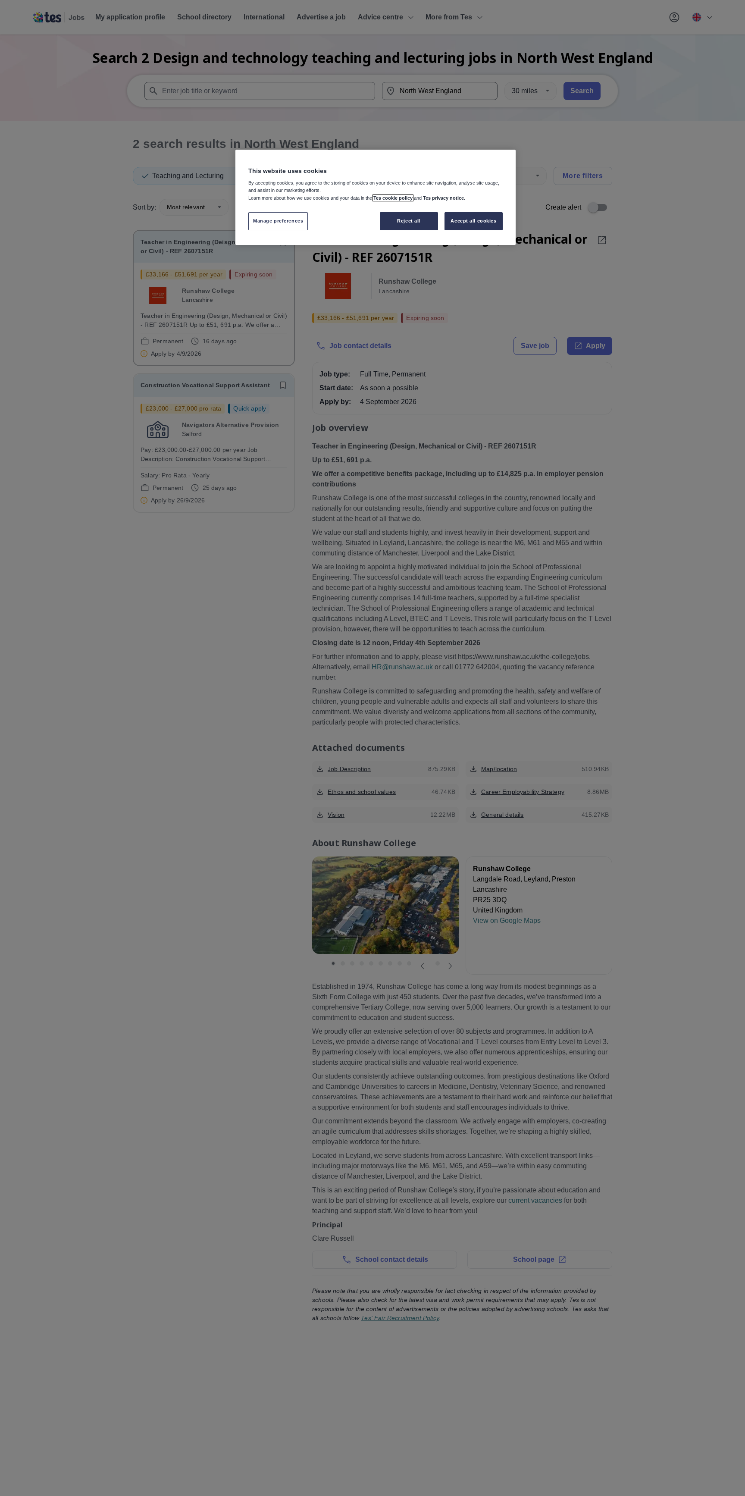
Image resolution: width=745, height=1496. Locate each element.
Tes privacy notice (443, 198)
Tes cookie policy (393, 198)
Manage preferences (278, 221)
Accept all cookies (473, 221)
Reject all (408, 221)
